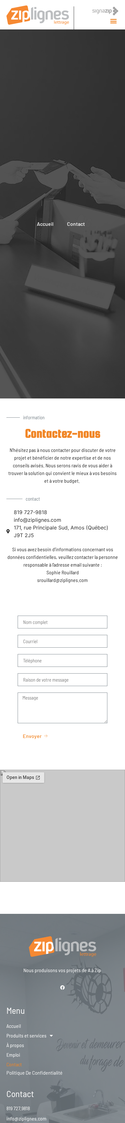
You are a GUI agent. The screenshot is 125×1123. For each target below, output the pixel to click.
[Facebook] (62, 987)
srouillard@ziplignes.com (62, 580)
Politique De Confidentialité (34, 1073)
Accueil (13, 1026)
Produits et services (26, 1035)
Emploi (13, 1055)
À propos (15, 1045)
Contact (14, 1064)
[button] (113, 21)
